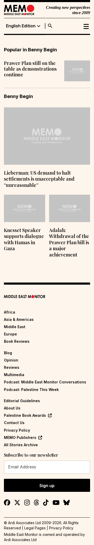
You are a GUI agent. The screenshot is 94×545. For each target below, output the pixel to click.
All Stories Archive (21, 445)
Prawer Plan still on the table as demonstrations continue (30, 68)
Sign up (47, 485)
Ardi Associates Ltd (20, 539)
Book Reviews (17, 341)
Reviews (11, 367)
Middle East (14, 326)
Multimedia (14, 374)
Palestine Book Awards (25, 415)
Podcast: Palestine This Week (31, 389)
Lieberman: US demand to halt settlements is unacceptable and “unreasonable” (39, 179)
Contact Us (14, 422)
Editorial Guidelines (22, 401)
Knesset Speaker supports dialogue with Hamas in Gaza (24, 239)
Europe (10, 334)
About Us (12, 408)
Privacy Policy (17, 430)
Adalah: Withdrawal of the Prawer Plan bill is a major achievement (69, 242)
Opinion (11, 360)
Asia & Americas (19, 319)
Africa (9, 312)
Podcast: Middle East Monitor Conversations (45, 382)
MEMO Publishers (20, 437)
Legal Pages (35, 528)
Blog (8, 353)
